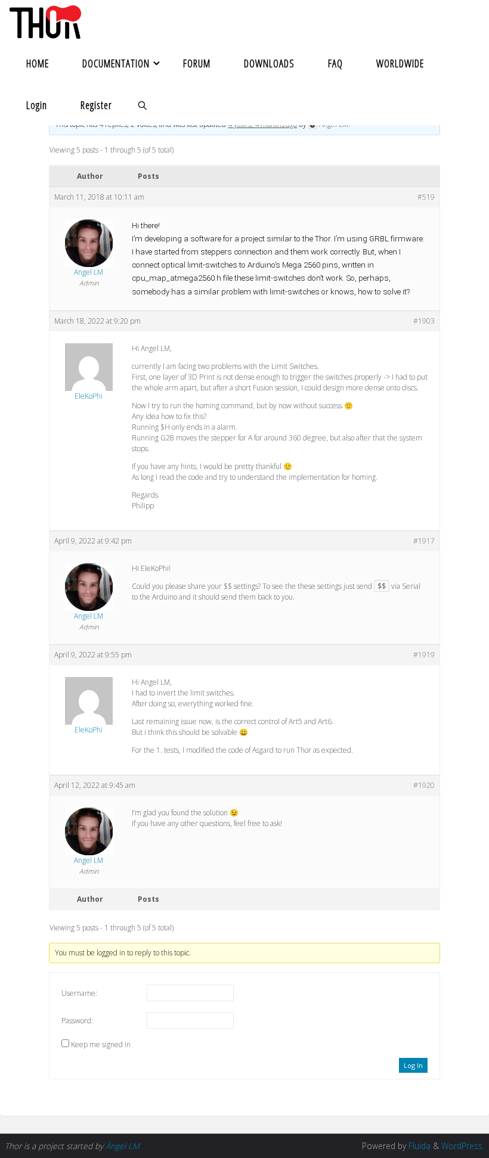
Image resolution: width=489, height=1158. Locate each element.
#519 (426, 197)
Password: (77, 1021)
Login (36, 105)
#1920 (424, 785)
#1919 (424, 655)
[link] (142, 104)
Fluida (418, 1145)
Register (96, 105)
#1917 (424, 541)
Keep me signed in (101, 1044)
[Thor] (45, 21)
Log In (413, 1065)
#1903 (424, 321)
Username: (79, 993)
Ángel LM (123, 1145)
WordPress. (462, 1145)
